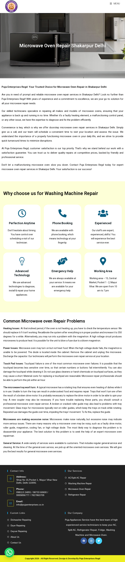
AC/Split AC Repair (77, 478)
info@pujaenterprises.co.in (30, 504)
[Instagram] (91, 541)
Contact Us (16, 542)
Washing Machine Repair (80, 483)
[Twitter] (99, 541)
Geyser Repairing (19, 531)
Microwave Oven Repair (79, 489)
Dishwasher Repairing (21, 520)
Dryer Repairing (18, 525)
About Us (15, 537)
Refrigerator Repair (77, 495)
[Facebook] (84, 541)
